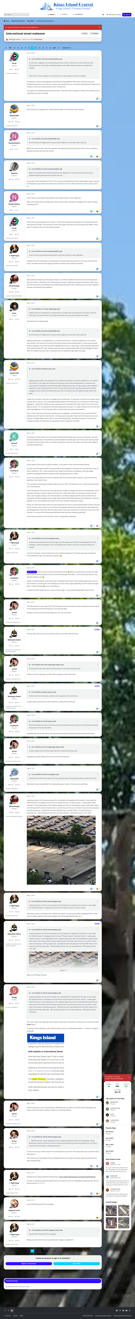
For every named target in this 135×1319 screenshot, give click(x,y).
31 (46, 48)
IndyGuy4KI (14, 779)
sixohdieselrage (115, 1108)
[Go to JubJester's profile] (14, 166)
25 (25, 48)
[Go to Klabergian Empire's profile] (7, 39)
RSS (22, 1316)
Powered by (122, 1316)
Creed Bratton (114, 1120)
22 (14, 48)
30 (43, 48)
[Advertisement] (117, 1260)
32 (50, 48)
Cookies (15, 1316)
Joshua (14, 612)
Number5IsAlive (53, 59)
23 (18, 48)
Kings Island (38, 39)
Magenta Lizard (14, 1210)
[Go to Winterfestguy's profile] (14, 279)
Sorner (14, 63)
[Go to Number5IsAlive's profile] (14, 136)
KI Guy (14, 1141)
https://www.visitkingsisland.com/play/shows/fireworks (77, 1177)
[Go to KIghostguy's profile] (14, 248)
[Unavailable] (63, 953)
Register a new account (28, 1263)
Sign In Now (77, 1263)
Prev (10, 48)
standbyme (14, 471)
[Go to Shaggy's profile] (14, 990)
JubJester (14, 173)
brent (14, 313)
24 (21, 48)
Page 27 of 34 (66, 48)
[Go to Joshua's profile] (14, 605)
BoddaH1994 (14, 116)
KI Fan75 (14, 443)
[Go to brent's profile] (14, 306)
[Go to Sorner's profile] (14, 56)
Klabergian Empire (14, 39)
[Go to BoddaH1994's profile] (14, 108)
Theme (85, 1316)
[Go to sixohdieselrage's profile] (107, 1109)
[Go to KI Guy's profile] (14, 1134)
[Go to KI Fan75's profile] (14, 436)
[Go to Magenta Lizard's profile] (14, 1203)
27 (32, 48)
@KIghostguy (32, 572)
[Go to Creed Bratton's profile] (107, 1121)
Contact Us (8, 1316)
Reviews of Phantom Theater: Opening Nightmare (23, 27)
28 (35, 48)
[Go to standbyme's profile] (14, 464)
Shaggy (14, 997)
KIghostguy (15, 256)
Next (54, 48)
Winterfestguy (14, 286)
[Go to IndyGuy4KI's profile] (14, 771)
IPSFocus (90, 1316)
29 (39, 48)
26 (28, 48)
